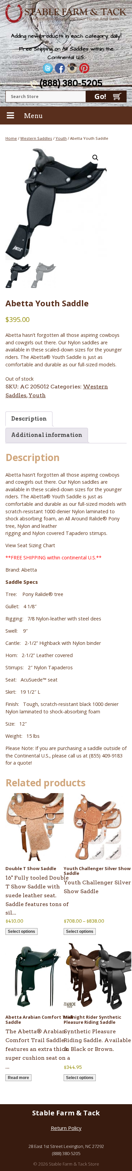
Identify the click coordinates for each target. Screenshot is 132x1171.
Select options (21, 931)
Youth (61, 138)
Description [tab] (29, 419)
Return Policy (66, 1128)
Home (11, 138)
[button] (95, 158)
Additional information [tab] (46, 435)
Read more (18, 1077)
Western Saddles (36, 138)
